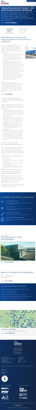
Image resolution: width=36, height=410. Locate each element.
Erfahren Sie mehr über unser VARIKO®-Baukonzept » (11, 169)
